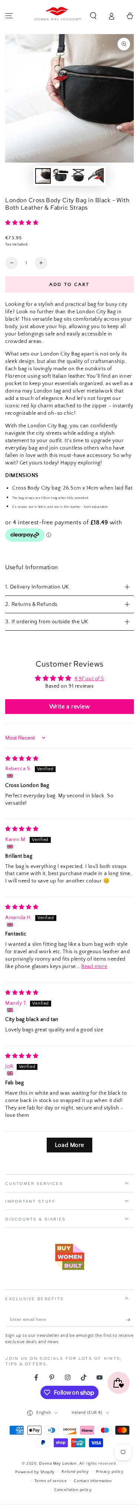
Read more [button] (94, 967)
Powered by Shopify (34, 1471)
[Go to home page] (58, 16)
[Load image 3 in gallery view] (78, 176)
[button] (93, 16)
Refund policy (75, 1471)
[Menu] (9, 16)
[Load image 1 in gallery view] (43, 176)
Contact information (93, 1480)
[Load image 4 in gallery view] (96, 176)
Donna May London (57, 1463)
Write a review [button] (69, 706)
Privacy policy (110, 1471)
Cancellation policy (73, 1489)
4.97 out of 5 (89, 679)
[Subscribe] (130, 1320)
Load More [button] (69, 1145)
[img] (21, 759)
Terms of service (50, 1480)
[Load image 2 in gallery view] (61, 176)
